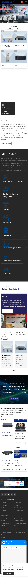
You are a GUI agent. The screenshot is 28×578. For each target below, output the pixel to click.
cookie (9, 565)
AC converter (18, 66)
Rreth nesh (19, 502)
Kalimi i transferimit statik (20, 524)
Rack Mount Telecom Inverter (7, 519)
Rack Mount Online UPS (20, 529)
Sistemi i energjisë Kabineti (6, 533)
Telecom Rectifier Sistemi (6, 524)
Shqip (17, 505)
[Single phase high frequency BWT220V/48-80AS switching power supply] (21, 347)
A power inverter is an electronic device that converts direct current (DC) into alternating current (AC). (20, 438)
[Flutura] (14, 321)
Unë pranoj (8, 573)
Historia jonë (19, 508)
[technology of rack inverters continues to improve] (7, 425)
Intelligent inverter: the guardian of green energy (20, 464)
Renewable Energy (20, 532)
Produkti (5, 505)
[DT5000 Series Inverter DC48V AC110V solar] (7, 347)
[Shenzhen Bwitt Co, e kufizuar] (8, 2)
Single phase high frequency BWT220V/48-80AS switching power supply (20, 357)
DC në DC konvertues (4, 529)
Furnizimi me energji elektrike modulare (20, 519)
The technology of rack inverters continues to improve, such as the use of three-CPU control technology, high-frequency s (7, 464)
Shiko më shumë (6, 143)
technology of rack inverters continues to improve (7, 437)
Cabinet (4, 66)
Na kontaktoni (15, 398)
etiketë (4, 502)
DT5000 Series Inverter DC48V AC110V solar (6, 46)
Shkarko (5, 508)
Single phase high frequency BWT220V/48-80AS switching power (20, 46)
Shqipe (4, 510)
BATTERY (5, 537)
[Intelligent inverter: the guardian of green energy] (20, 452)
